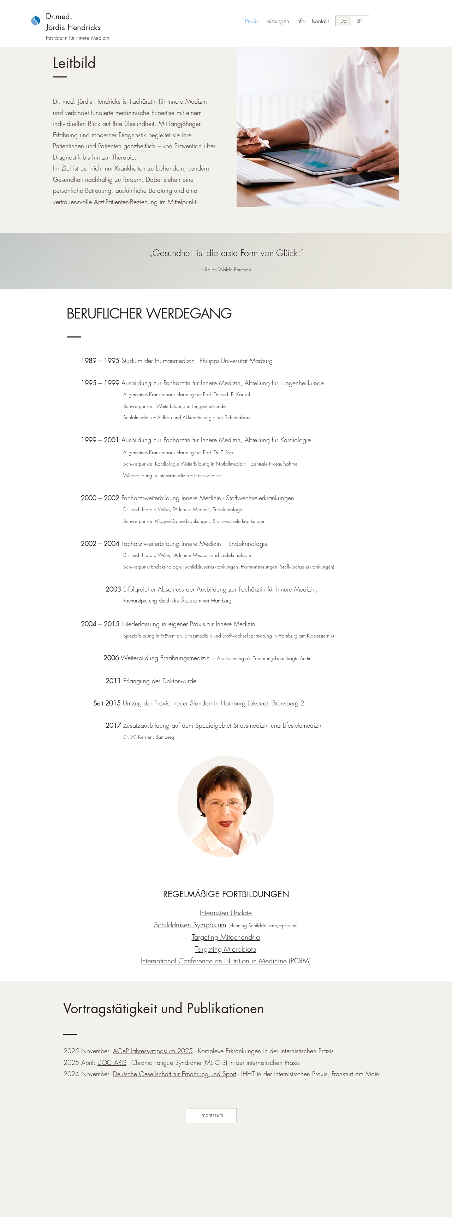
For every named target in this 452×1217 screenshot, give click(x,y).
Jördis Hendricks (73, 27)
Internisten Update (226, 912)
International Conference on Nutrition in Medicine (214, 960)
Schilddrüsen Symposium (190, 924)
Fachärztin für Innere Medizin (77, 37)
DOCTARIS (111, 1062)
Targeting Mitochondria (226, 937)
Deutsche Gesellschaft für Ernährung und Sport (174, 1073)
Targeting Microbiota (225, 949)
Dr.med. (59, 16)
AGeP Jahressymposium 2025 (153, 1050)
